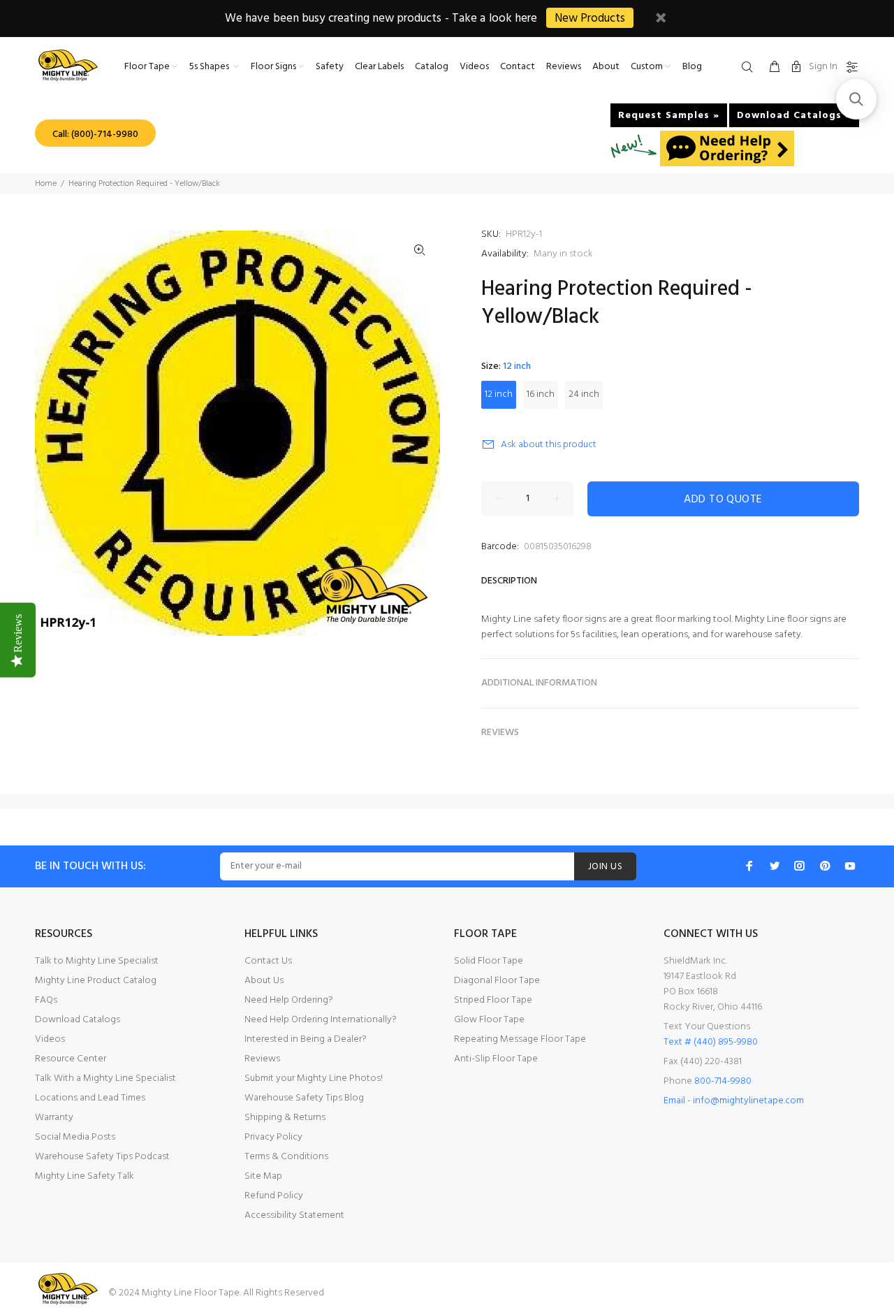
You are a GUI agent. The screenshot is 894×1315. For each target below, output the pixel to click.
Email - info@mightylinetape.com (734, 1101)
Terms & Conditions (286, 1157)
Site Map (263, 1176)
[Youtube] (850, 866)
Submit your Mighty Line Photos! (313, 1078)
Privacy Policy (273, 1137)
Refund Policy (273, 1196)
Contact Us (268, 961)
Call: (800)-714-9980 (95, 134)
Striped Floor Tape (493, 1000)
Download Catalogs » (794, 116)
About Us (264, 981)
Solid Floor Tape (488, 961)
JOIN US (605, 867)
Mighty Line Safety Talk (84, 1176)
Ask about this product (548, 445)
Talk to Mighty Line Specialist (97, 961)
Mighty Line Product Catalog (95, 981)
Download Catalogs (77, 1020)
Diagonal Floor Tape (497, 981)
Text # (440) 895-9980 (711, 1042)
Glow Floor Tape (489, 1020)
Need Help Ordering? (288, 1000)
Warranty (54, 1118)
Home (46, 184)
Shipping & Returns (284, 1118)
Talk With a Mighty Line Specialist (105, 1078)
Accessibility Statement (294, 1215)
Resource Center (70, 1059)
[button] (856, 99)
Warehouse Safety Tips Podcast (102, 1157)
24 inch (584, 394)
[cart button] (774, 68)
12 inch (499, 394)
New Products (590, 18)
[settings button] (849, 68)
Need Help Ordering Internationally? (320, 1020)
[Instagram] (800, 866)
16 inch (541, 394)
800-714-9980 (723, 1081)
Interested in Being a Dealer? (305, 1039)
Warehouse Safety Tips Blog (304, 1098)
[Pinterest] (825, 866)
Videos (50, 1039)
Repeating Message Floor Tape (520, 1039)
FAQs (46, 1000)
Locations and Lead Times (90, 1098)
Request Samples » (668, 116)
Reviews (262, 1059)
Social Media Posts (75, 1137)
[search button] (750, 68)
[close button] (660, 20)
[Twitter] (774, 866)
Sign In (823, 67)
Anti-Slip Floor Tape (496, 1059)
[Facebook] (749, 866)
